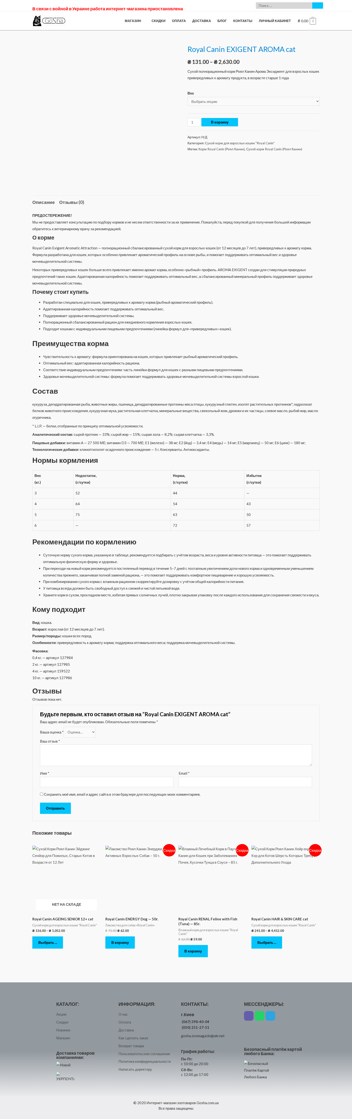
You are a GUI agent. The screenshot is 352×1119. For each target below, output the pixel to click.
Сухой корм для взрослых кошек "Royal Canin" (240, 143)
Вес (190, 93)
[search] (284, 5)
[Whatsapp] (259, 1016)
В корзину (219, 122)
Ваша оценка (52, 732)
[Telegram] (270, 1016)
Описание (43, 202)
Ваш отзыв (50, 741)
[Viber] (249, 1016)
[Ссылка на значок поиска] (318, 5)
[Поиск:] (284, 5)
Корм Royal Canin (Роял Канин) (222, 149)
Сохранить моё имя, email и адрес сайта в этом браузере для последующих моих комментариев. (122, 794)
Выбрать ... (47, 942)
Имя (44, 773)
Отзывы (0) (71, 202)
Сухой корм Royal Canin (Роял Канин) (274, 149)
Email (184, 773)
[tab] (43, 202)
